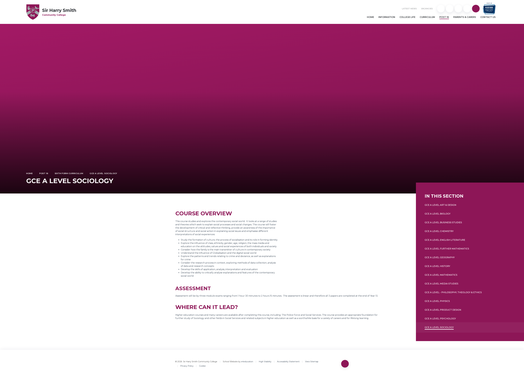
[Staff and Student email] (458, 8)
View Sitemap (311, 361)
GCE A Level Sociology (103, 173)
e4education (247, 361)
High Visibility (265, 361)
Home (29, 173)
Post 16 (43, 173)
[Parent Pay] (441, 8)
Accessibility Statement (288, 361)
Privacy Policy (186, 366)
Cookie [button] (202, 366)
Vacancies (427, 8)
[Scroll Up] (345, 364)
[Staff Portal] (449, 8)
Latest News (409, 8)
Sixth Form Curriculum (69, 173)
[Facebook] (467, 8)
